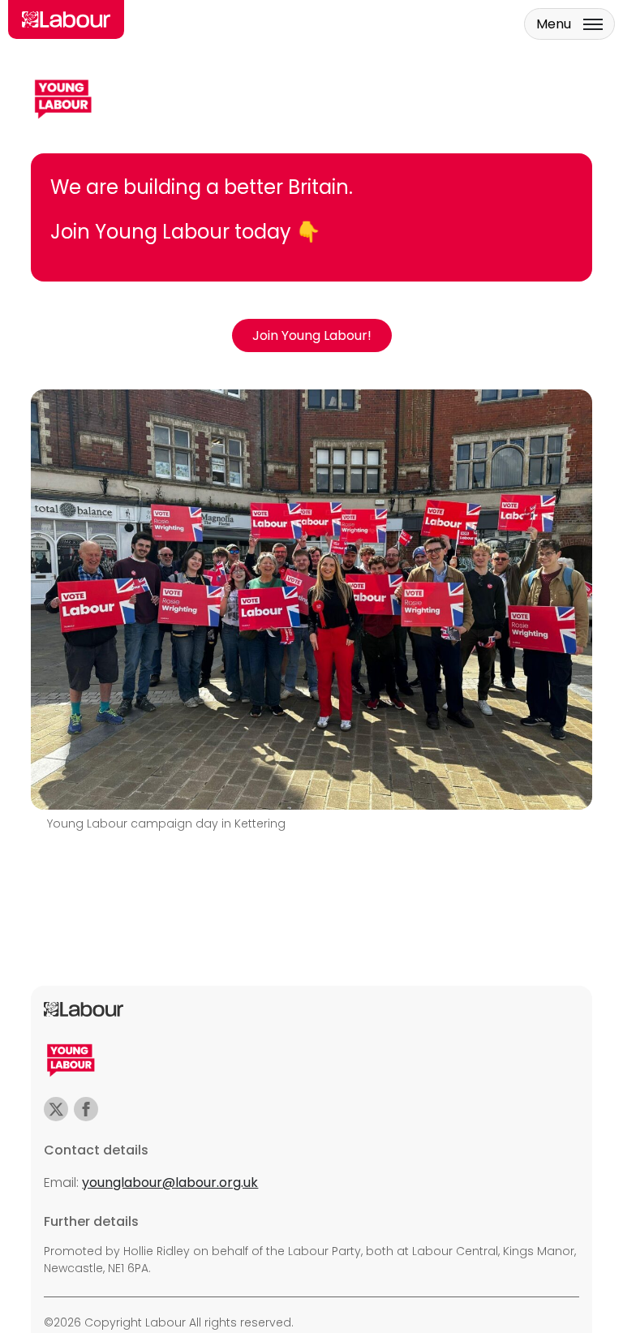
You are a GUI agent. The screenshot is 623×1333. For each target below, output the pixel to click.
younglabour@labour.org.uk (170, 1182)
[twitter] (56, 1109)
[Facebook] (86, 1109)
